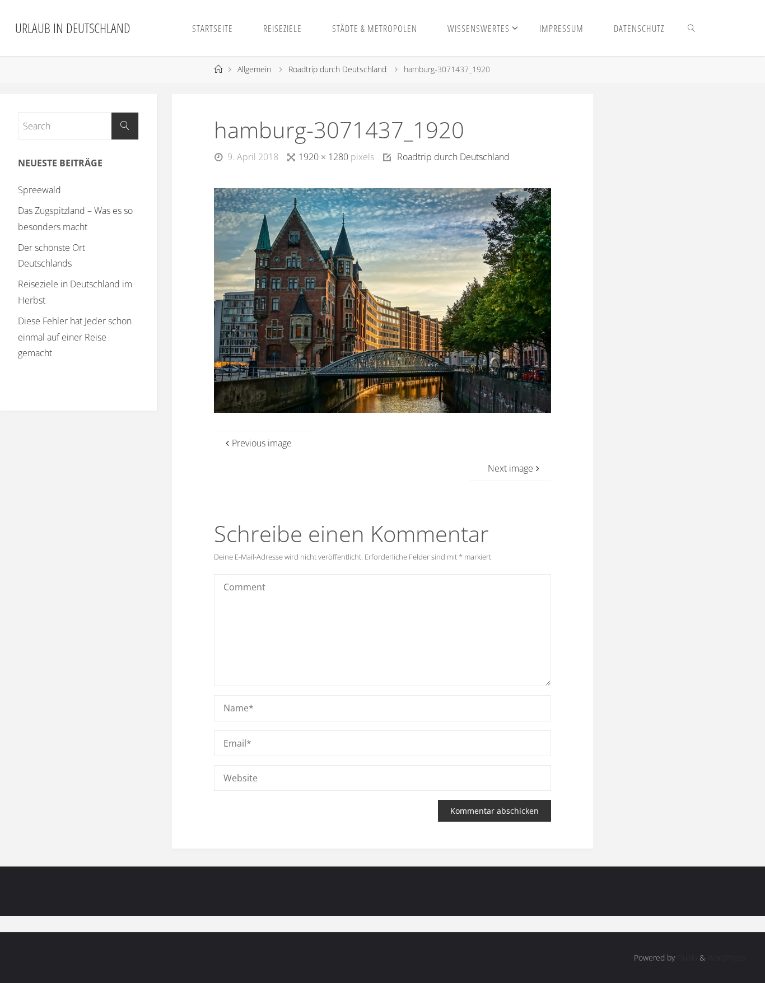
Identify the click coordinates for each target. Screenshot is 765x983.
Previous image (262, 443)
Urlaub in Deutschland (72, 27)
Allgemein (254, 69)
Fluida (686, 957)
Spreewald (39, 190)
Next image (510, 468)
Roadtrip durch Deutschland (337, 69)
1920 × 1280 (324, 157)
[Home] (218, 69)
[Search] (124, 126)
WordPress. (727, 957)
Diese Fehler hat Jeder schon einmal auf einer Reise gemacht (75, 337)
